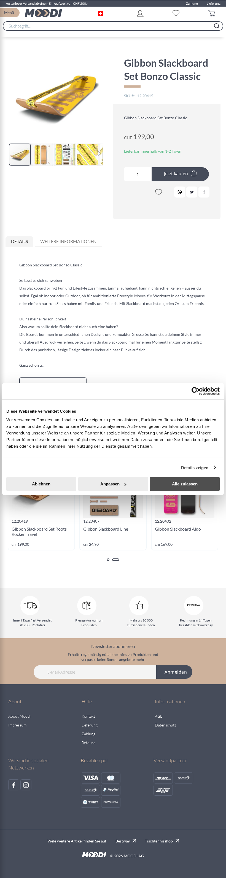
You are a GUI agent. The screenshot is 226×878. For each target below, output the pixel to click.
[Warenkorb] (213, 13)
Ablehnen (41, 484)
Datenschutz (165, 725)
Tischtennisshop (159, 841)
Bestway (122, 841)
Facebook (203, 192)
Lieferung (213, 3)
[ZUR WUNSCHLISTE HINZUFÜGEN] (158, 193)
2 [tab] (115, 559)
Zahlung (192, 3)
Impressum (17, 725)
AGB (159, 716)
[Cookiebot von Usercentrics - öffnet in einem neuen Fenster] (195, 391)
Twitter (191, 192)
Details (19, 241)
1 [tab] (108, 559)
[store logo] (43, 13)
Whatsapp (179, 192)
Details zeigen (194, 467)
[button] (101, 13)
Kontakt (88, 716)
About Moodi (19, 716)
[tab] (19, 241)
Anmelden (176, 672)
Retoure (88, 742)
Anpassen (110, 484)
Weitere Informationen (68, 241)
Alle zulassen (185, 484)
